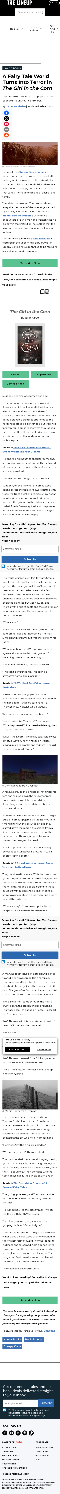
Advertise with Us (44, 1447)
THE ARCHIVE (7, 1452)
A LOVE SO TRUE (9, 1447)
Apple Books (44, 374)
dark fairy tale (41, 238)
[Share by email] (6, 129)
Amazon (15, 374)
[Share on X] (6, 118)
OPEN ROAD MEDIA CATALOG (14, 1468)
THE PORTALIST (9, 1464)
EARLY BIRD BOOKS (10, 1456)
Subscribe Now (30, 263)
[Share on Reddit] (6, 135)
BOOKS (17, 68)
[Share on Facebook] (6, 113)
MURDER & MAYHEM (10, 1460)
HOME (7, 68)
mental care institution (16, 215)
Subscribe (54, 3)
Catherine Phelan (16, 106)
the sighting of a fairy (32, 172)
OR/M (38, 1460)
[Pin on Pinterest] (6, 124)
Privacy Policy (42, 1456)
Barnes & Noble (15, 383)
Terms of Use (42, 1452)
